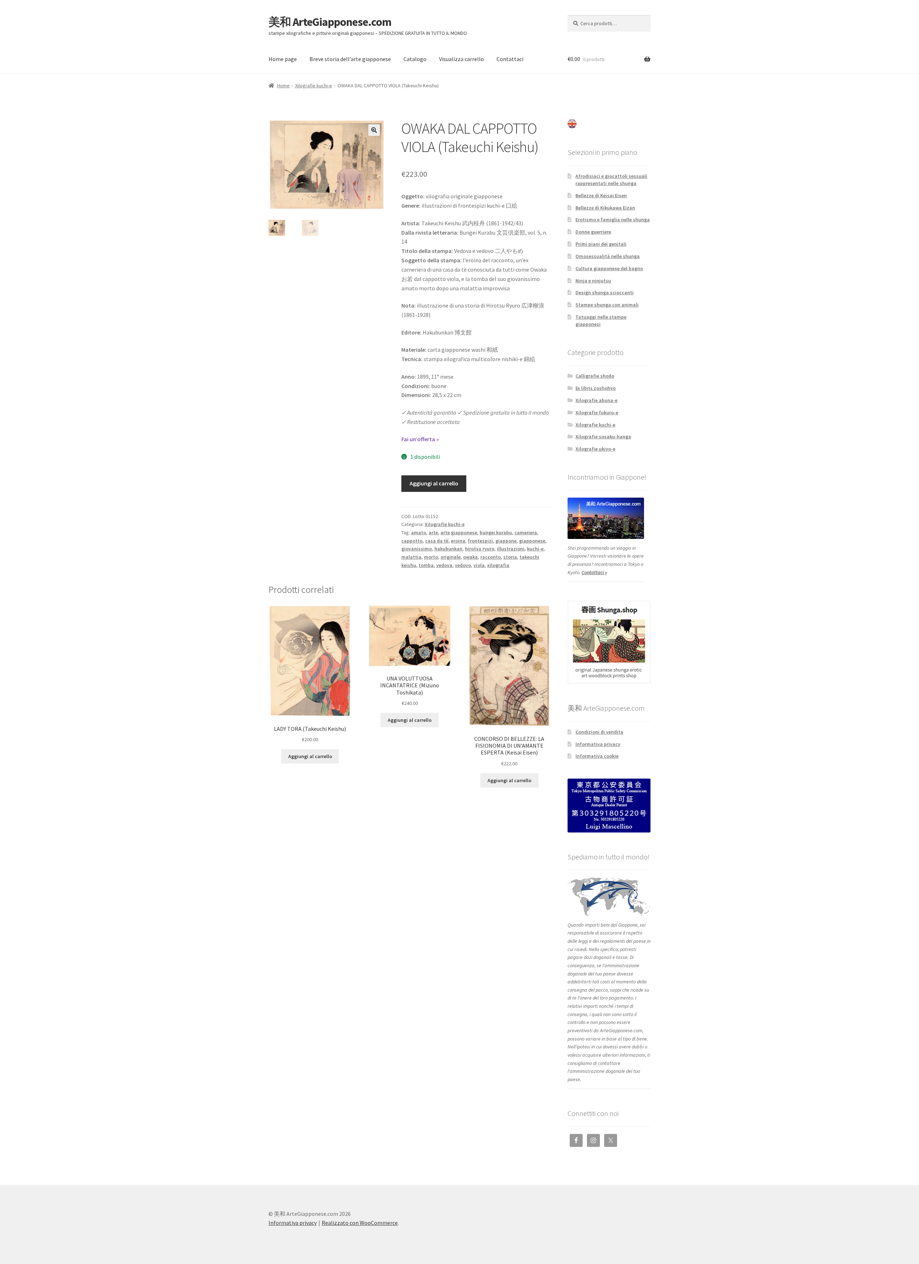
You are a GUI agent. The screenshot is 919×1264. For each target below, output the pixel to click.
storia (510, 557)
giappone (506, 541)
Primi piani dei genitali (600, 244)
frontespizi (480, 541)
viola (479, 565)
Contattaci (509, 59)
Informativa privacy (597, 744)
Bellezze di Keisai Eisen (601, 195)
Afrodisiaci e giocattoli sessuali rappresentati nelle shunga (611, 179)
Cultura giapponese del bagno (609, 268)
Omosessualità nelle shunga (607, 256)
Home (283, 85)
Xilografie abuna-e (596, 400)
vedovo (463, 565)
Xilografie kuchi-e (313, 85)
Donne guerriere (593, 232)
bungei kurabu (496, 532)
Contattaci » (594, 572)
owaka (470, 557)
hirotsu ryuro (479, 548)
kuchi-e (535, 548)
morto (431, 557)
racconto (490, 557)
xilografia (498, 565)
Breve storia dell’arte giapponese (350, 59)
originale (450, 557)
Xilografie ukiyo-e (595, 449)
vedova (444, 565)
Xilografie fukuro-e (596, 412)
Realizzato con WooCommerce (360, 1222)
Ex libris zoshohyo (595, 388)
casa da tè (436, 541)
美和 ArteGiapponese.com (330, 22)
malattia (411, 557)
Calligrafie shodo (594, 376)
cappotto (412, 541)
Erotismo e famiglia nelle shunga (612, 219)
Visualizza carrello (461, 59)
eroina (458, 541)
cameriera (525, 532)
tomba (426, 565)
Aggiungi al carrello (434, 483)
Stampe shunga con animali (607, 304)
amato (418, 532)
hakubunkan (448, 548)
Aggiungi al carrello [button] (310, 756)
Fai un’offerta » (420, 439)
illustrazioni (510, 548)
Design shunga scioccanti (604, 292)
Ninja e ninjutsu (593, 280)
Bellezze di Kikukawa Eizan (605, 207)
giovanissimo (416, 548)
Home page (283, 59)
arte (433, 532)
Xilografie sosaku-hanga (603, 436)
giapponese (532, 541)
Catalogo (414, 59)
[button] (374, 130)
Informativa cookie (597, 756)
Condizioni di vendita (599, 732)
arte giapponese (458, 532)
